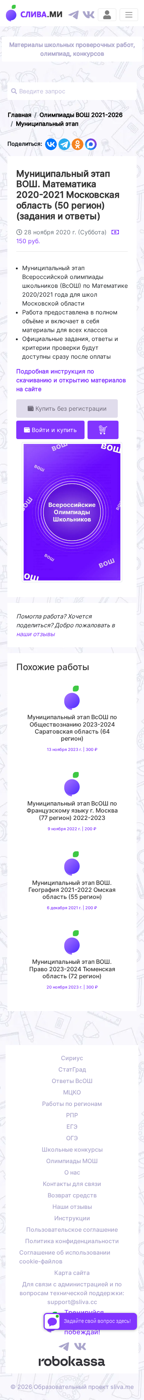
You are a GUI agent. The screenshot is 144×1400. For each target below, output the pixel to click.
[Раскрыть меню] (129, 14)
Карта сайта (72, 1272)
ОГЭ (72, 1138)
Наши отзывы (72, 1206)
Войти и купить (53, 430)
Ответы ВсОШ (72, 1081)
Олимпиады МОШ (72, 1161)
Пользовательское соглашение (72, 1229)
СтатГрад (72, 1069)
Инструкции (72, 1218)
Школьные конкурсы (72, 1149)
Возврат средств (72, 1195)
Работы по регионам (72, 1103)
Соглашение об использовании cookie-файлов (64, 1257)
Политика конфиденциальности (72, 1241)
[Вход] (107, 14)
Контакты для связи (72, 1183)
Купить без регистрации (70, 408)
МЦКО (72, 1092)
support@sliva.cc (72, 1302)
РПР (72, 1115)
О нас (72, 1172)
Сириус (72, 1058)
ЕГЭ (72, 1126)
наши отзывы (35, 634)
